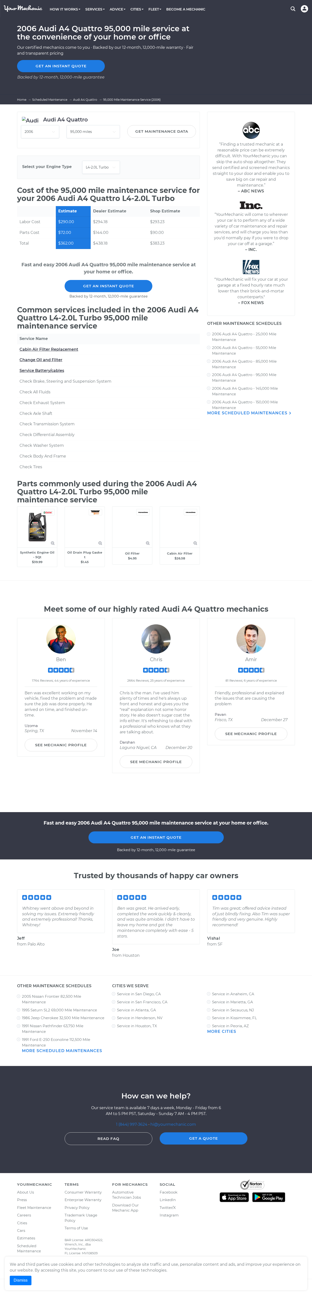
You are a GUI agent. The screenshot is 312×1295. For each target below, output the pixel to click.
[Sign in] (304, 9)
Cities (22, 1223)
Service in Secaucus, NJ (233, 1010)
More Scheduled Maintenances (248, 413)
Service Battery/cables (42, 370)
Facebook (168, 1192)
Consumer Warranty (83, 1192)
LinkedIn (168, 1199)
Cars (21, 1230)
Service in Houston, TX (137, 1026)
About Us (25, 1192)
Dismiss (21, 1280)
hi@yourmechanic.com (173, 1124)
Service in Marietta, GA (232, 1002)
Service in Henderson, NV (139, 1018)
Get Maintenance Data (161, 131)
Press (22, 1199)
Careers (24, 1215)
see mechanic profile (61, 745)
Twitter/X (168, 1207)
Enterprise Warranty (83, 1199)
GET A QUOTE (203, 1138)
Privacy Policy (77, 1207)
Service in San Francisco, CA (142, 1002)
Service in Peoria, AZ (230, 1026)
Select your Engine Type (47, 166)
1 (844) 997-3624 (132, 1124)
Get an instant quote (61, 66)
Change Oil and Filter (41, 360)
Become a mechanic (185, 9)
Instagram (169, 1215)
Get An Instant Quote (108, 286)
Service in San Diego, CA (139, 994)
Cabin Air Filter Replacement (49, 349)
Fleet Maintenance (34, 1207)
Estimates (26, 1238)
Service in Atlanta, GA (136, 1010)
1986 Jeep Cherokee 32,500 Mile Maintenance (63, 1018)
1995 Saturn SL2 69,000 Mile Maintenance (59, 1010)
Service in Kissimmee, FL (234, 1018)
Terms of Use (76, 1228)
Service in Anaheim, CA (233, 994)
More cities (221, 1031)
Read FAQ (108, 1138)
